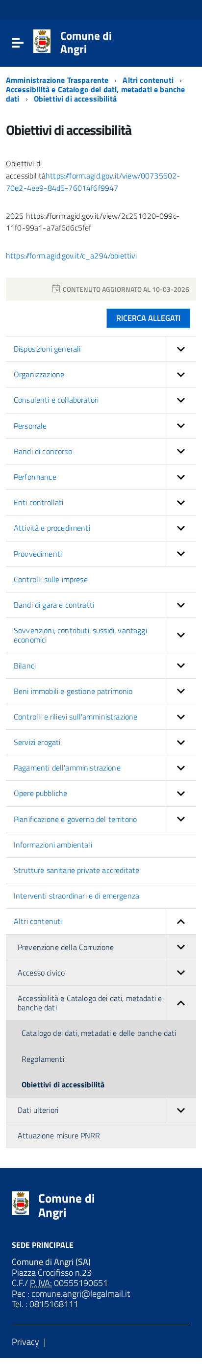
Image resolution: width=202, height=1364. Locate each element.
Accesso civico (41, 972)
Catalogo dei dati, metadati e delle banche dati (99, 1033)
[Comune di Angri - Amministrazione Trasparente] (41, 40)
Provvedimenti (38, 554)
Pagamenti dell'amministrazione (67, 767)
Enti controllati (39, 502)
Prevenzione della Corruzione (66, 947)
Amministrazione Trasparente (58, 80)
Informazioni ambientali (53, 844)
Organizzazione (39, 374)
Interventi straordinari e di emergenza (76, 895)
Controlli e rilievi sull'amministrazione (75, 716)
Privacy (25, 1341)
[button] (180, 348)
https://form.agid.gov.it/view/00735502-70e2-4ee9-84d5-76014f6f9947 (93, 182)
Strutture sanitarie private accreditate (76, 870)
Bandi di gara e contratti (54, 605)
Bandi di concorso (43, 451)
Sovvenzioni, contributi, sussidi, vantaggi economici (80, 634)
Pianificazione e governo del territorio (75, 819)
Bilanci (25, 665)
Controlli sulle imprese (51, 579)
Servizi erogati (37, 742)
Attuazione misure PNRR (59, 1135)
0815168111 (52, 1304)
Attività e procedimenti (52, 528)
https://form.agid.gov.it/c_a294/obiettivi (72, 255)
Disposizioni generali (47, 349)
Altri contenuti (149, 80)
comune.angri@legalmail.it (79, 1293)
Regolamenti (43, 1059)
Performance (35, 477)
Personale (30, 426)
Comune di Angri (86, 42)
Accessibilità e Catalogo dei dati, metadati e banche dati (90, 1002)
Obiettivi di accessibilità (75, 98)
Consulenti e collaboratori (56, 400)
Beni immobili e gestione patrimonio (73, 691)
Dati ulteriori (38, 1110)
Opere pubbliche (40, 793)
